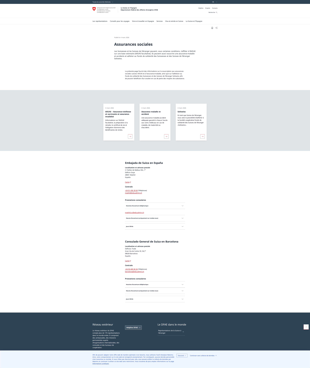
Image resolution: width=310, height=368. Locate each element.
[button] (100, 21)
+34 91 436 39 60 (131, 190)
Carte (127, 182)
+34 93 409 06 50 (131, 269)
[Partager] (216, 28)
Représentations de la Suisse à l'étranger (169, 331)
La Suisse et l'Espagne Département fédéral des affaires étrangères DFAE (139, 9)
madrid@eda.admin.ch (133, 193)
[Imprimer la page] (212, 28)
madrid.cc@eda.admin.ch (134, 212)
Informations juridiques (101, 364)
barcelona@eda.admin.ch (134, 271)
